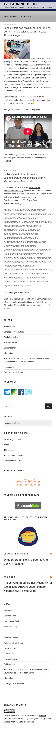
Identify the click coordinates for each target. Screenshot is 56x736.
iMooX (6, 444)
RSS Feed (9, 577)
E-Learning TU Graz (12, 439)
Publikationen (9, 326)
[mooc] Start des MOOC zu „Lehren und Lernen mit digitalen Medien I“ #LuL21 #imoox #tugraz (27, 31)
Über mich (8, 352)
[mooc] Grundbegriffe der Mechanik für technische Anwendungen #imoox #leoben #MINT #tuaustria (28, 586)
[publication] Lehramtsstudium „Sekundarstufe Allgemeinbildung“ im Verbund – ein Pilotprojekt (25, 177)
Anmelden (8, 610)
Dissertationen (10, 347)
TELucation (9, 450)
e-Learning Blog (20, 4)
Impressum (9, 366)
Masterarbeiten (10, 342)
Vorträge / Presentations (14, 331)
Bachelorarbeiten (11, 337)
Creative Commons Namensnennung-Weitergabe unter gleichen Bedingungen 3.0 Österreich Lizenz (27, 718)
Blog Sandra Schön (16, 554)
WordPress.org (10, 626)
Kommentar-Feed (11, 621)
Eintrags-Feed (10, 615)
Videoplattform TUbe (12, 460)
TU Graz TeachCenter (13, 455)
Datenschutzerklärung (13, 372)
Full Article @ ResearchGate (16, 292)
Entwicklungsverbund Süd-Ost (17, 200)
